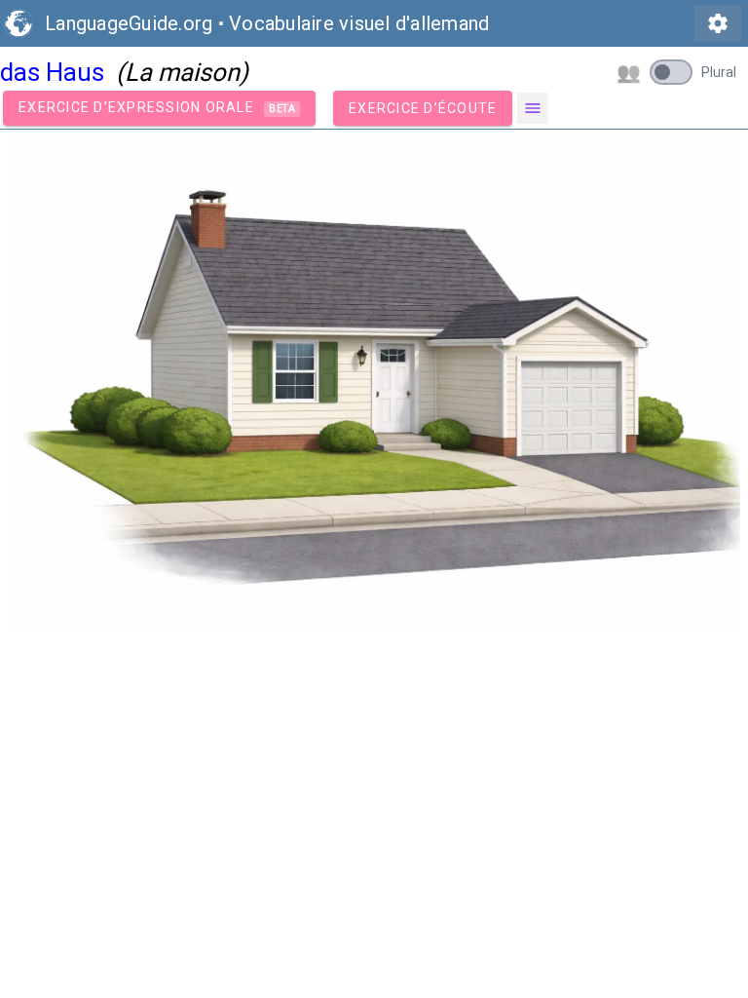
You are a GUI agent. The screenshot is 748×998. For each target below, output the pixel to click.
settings (717, 23)
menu (532, 108)
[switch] (671, 72)
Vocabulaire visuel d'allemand (359, 23)
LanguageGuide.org (128, 23)
